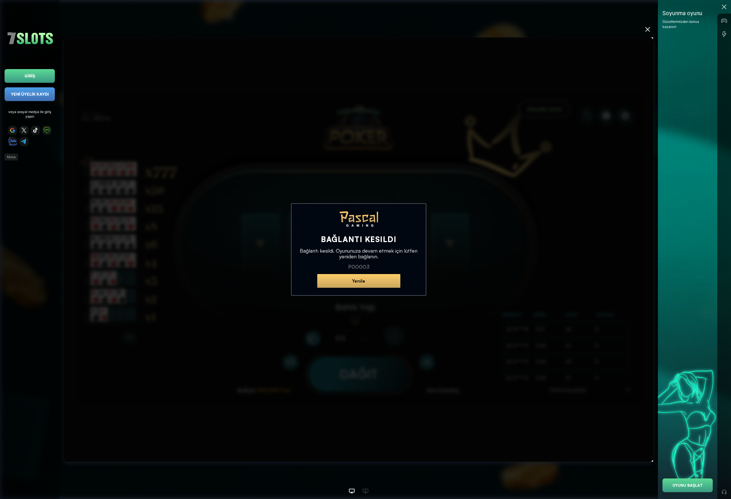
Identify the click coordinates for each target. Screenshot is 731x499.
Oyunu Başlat (687, 485)
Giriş (30, 75)
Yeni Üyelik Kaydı (30, 94)
